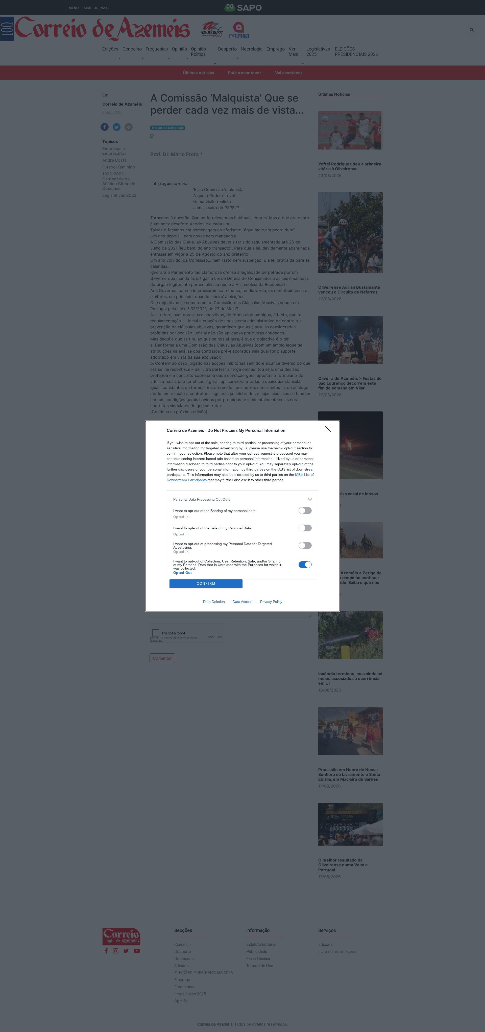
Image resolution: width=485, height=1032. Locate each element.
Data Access (242, 602)
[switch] (305, 510)
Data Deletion (214, 602)
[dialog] (242, 516)
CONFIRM (206, 583)
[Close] (330, 431)
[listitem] (242, 499)
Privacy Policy (271, 602)
